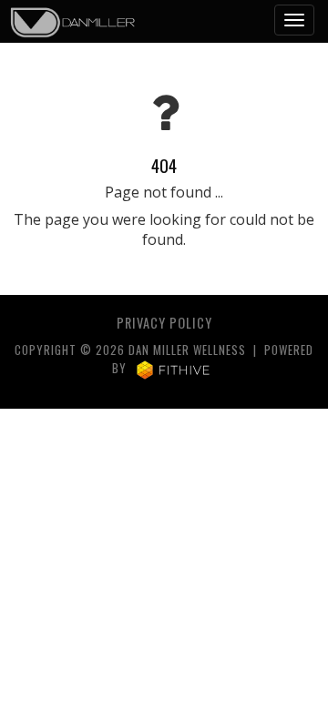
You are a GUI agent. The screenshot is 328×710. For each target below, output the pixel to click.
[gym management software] (173, 368)
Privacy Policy (164, 322)
